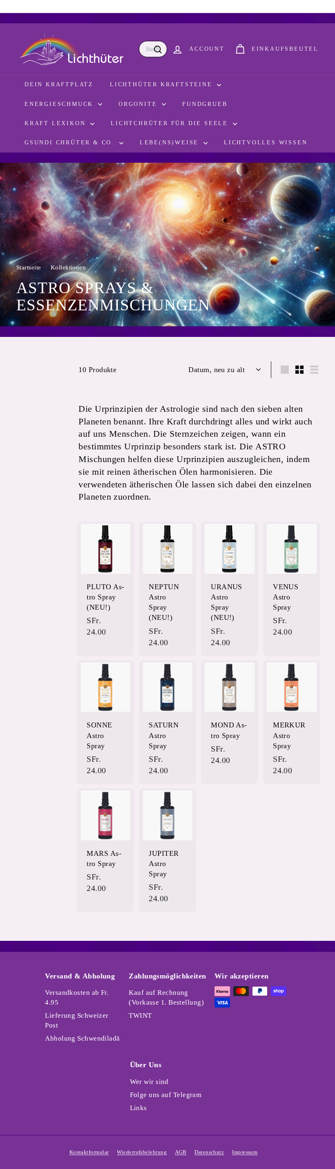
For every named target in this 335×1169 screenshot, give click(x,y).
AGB (180, 1152)
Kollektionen (69, 267)
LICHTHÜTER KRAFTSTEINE (162, 84)
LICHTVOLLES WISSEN (265, 142)
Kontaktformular (89, 1152)
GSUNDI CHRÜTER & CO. (71, 142)
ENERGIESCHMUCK (60, 104)
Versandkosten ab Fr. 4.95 (77, 997)
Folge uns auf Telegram (166, 1095)
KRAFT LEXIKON (56, 123)
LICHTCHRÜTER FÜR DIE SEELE (171, 123)
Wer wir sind (149, 1082)
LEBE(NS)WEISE (170, 142)
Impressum (244, 1152)
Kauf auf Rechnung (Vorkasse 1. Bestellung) (166, 997)
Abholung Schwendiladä (82, 1038)
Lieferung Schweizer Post (77, 1020)
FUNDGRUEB (204, 104)
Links (138, 1108)
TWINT (140, 1015)
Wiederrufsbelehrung (142, 1152)
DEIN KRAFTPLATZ (59, 84)
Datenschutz (209, 1152)
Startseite (29, 267)
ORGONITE (139, 104)
